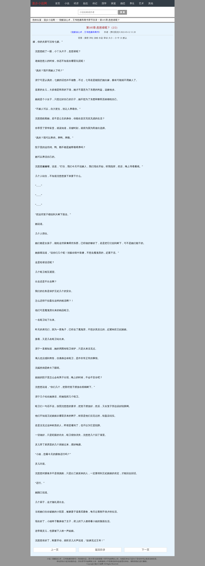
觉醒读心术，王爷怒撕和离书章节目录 (78, 20)
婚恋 (122, 3)
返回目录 (100, 549)
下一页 (145, 549)
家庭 (113, 3)
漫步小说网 (39, 3)
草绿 (106, 38)
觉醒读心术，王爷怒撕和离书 (85, 32)
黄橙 (86, 38)
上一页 (55, 549)
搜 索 (122, 12)
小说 (67, 3)
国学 (104, 3)
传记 (94, 3)
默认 (125, 38)
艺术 (141, 3)
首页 (57, 3)
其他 (150, 3)
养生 (132, 3)
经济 (76, 3)
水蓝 (101, 38)
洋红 (91, 38)
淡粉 (96, 38)
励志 (85, 3)
